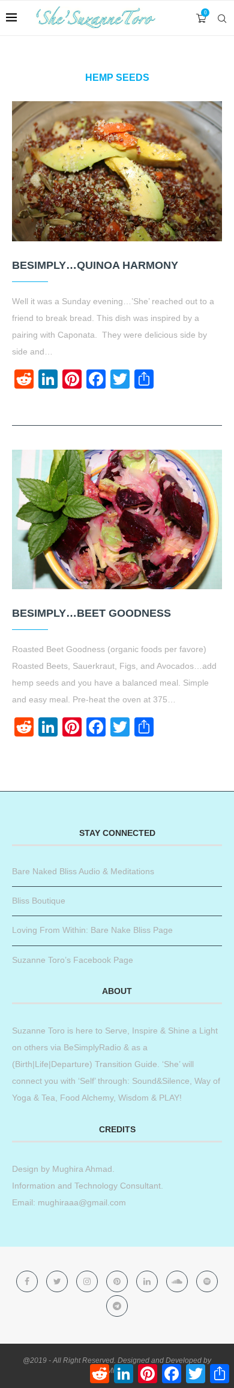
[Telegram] (117, 1306)
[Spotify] (207, 1281)
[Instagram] (88, 1281)
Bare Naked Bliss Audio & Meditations (83, 871)
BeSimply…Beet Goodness (91, 613)
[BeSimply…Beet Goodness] (117, 519)
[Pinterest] (118, 1281)
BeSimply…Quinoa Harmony (95, 265)
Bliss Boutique (38, 900)
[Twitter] (58, 1281)
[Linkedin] (148, 1281)
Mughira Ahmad (81, 1169)
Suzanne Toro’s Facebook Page (72, 960)
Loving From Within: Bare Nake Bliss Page (92, 930)
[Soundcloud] (178, 1281)
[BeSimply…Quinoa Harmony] (117, 171)
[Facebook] (28, 1281)
